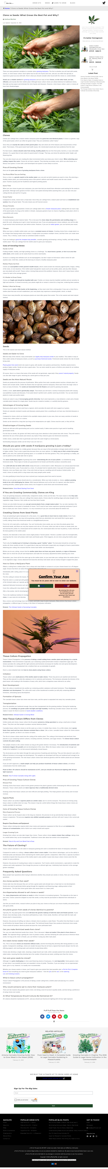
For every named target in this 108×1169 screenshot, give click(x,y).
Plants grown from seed (10, 365)
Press (88, 1122)
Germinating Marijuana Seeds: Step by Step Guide (63, 1125)
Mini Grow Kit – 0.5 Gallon (28, 1127)
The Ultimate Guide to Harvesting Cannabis (23, 607)
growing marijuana (42, 71)
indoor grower (55, 224)
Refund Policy (7, 1136)
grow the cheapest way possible (26, 239)
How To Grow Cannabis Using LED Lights (22, 775)
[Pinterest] (93, 1136)
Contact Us (6, 1138)
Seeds (47, 3)
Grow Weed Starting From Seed (24, 488)
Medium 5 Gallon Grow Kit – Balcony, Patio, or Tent (96, 58)
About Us (6, 1125)
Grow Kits (37, 3)
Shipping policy (7, 1133)
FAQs (4, 1127)
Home (7, 8)
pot (50, 971)
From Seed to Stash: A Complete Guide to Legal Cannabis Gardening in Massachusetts (54, 1057)
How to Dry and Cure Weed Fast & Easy (21, 841)
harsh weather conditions (35, 711)
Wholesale (90, 1125)
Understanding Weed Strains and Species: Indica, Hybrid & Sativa (68, 1130)
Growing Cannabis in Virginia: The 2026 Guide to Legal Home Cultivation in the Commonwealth (91, 85)
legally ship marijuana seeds (44, 356)
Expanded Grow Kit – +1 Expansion (31, 1133)
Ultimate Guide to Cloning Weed (24, 714)
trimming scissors (13, 974)
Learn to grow (60, 3)
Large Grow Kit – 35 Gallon (29, 1130)
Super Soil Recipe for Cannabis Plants (60, 1136)
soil (58, 971)
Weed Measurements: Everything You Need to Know (64, 1138)
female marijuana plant (53, 208)
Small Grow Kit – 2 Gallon (28, 1122)
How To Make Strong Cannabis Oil (59, 1133)
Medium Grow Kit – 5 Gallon (29, 1125)
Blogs (72, 3)
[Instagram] (96, 1136)
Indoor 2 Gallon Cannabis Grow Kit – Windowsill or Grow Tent (96, 47)
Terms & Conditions (9, 1130)
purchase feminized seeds (43, 359)
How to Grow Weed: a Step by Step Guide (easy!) (63, 1122)
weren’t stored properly (66, 373)
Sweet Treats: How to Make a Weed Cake (61, 1127)
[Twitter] (90, 1136)
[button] (42, 1016)
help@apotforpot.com (94, 1127)
